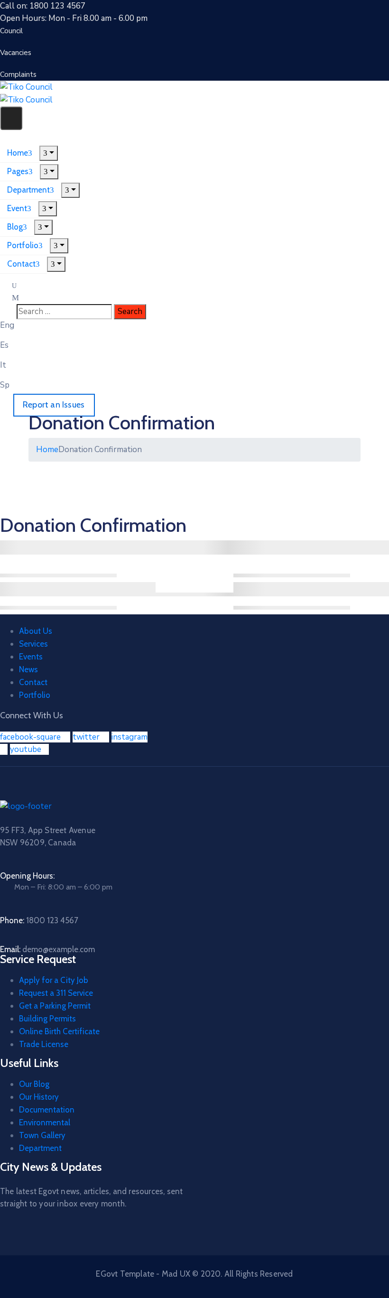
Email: (47, 949)
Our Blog (34, 1084)
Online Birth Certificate (59, 1031)
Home (17, 153)
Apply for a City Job (53, 980)
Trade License (43, 1044)
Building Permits (47, 1018)
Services (33, 644)
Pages (17, 171)
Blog (15, 227)
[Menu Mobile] (11, 118)
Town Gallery (42, 1135)
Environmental (44, 1122)
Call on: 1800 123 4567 (42, 5)
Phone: (39, 920)
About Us (35, 631)
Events (31, 656)
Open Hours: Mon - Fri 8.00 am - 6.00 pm (74, 18)
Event (17, 208)
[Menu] (48, 153)
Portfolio (22, 245)
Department (28, 190)
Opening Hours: (27, 876)
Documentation (46, 1109)
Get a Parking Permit (55, 1006)
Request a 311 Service (56, 993)
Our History (39, 1097)
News (28, 669)
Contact (21, 264)
